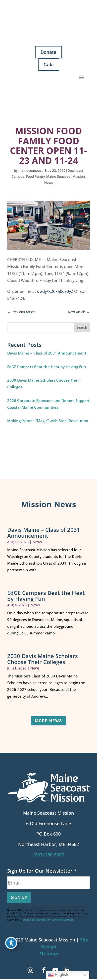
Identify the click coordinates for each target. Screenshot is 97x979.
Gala (49, 65)
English (61, 975)
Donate (48, 52)
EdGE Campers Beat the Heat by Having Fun (46, 366)
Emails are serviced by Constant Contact (48, 919)
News (48, 182)
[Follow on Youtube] (55, 970)
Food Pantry (35, 176)
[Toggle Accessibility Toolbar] (11, 943)
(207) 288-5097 (48, 855)
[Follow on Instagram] (30, 970)
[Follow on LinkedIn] (66, 970)
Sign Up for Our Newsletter (42, 870)
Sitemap (48, 954)
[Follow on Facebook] (43, 970)
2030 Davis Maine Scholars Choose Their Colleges (42, 659)
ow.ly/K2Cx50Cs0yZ (55, 291)
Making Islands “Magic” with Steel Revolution (47, 420)
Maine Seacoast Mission (65, 176)
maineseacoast (30, 171)
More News (48, 720)
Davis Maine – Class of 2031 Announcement (46, 353)
